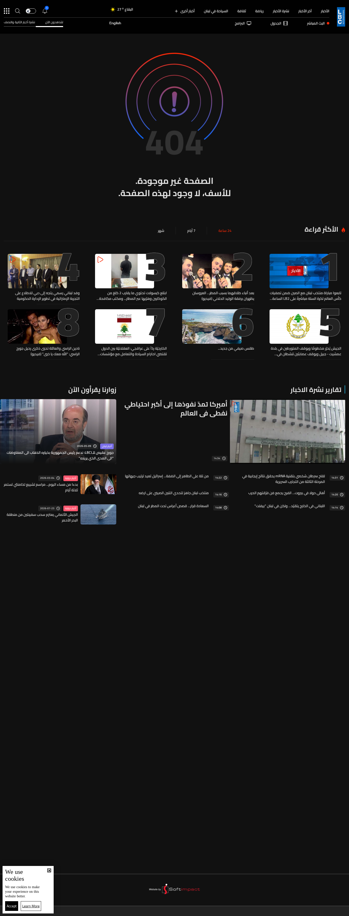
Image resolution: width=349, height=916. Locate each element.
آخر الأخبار (305, 11)
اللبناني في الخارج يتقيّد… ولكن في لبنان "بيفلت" (289, 506)
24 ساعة (224, 230)
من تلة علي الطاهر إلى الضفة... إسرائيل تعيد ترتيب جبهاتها (167, 476)
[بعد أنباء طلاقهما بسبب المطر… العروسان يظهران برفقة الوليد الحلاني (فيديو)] (218, 277)
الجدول (276, 23)
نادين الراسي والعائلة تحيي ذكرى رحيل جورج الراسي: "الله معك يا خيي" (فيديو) (48, 351)
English (115, 23)
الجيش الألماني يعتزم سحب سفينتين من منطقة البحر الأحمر (42, 517)
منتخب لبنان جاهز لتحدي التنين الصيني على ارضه (174, 493)
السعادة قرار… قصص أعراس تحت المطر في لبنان (173, 506)
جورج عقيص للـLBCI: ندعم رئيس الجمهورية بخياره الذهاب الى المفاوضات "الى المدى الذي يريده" (60, 455)
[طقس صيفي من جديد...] (218, 333)
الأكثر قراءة (321, 229)
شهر (161, 230)
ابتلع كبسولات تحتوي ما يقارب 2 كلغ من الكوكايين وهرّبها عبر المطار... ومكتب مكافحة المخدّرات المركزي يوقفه (133, 295)
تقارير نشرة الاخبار (315, 389)
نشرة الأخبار (281, 11)
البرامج (240, 23)
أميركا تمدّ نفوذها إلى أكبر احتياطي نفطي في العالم (175, 409)
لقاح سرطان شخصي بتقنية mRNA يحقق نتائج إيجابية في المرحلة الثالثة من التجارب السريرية (283, 478)
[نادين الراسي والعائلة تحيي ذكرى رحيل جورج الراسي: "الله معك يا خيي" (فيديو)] (44, 333)
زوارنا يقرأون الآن (92, 389)
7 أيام (191, 230)
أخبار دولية (70, 478)
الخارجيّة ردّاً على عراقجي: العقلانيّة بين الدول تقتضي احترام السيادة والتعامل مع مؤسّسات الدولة (133, 351)
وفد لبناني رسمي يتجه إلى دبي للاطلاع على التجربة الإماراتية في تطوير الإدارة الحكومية (47, 295)
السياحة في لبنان (216, 11)
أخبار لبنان (107, 446)
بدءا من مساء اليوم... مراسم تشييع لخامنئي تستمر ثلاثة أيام (41, 487)
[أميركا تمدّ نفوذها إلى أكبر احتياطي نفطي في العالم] (232, 431)
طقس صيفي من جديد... (236, 349)
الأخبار (325, 11)
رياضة (259, 11)
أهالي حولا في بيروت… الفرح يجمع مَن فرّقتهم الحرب (286, 493)
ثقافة (241, 11)
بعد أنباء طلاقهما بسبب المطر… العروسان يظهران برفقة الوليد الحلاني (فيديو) (223, 295)
